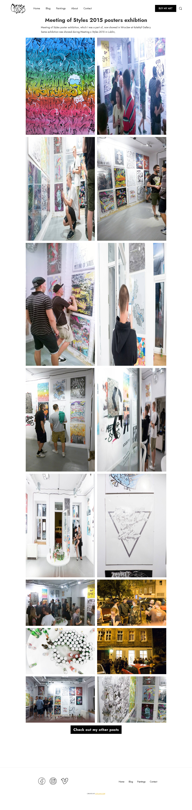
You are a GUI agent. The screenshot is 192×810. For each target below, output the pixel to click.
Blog (48, 8)
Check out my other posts (96, 729)
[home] (18, 8)
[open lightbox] (60, 86)
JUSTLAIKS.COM (100, 794)
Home (36, 8)
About (74, 8)
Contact (87, 8)
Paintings (61, 8)
